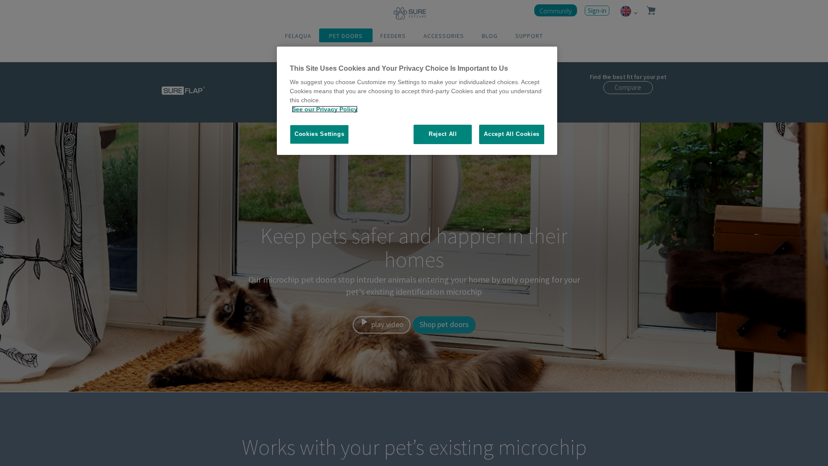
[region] (417, 101)
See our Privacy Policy (325, 109)
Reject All (443, 134)
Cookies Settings (319, 134)
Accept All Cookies (511, 134)
